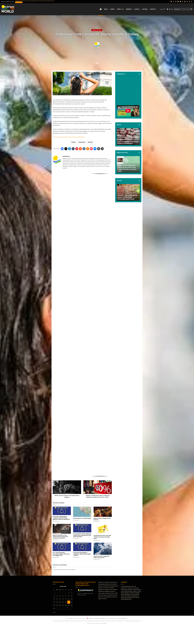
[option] (82, 188)
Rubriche (128, 9)
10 (54, 599)
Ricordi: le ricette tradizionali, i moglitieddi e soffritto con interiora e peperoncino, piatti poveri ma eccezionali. (128, 140)
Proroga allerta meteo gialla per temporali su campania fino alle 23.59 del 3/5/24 (82, 535)
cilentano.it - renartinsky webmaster (96, 618)
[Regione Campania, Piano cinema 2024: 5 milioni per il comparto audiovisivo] (62, 529)
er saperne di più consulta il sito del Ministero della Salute (68, 137)
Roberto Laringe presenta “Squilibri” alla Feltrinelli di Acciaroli (36, 0)
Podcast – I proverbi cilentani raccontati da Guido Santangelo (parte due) (127, 197)
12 (59, 599)
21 (65, 602)
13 (62, 599)
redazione (96, 49)
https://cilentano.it (123, 618)
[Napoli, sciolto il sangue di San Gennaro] (103, 512)
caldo (73, 142)
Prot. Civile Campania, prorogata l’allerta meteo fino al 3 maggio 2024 (61, 554)
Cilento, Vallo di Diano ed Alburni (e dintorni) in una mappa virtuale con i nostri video (126, 168)
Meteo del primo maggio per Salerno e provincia (102, 556)
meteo (100, 30)
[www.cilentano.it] (8, 9)
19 (59, 602)
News (105, 9)
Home (82, 18)
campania (86, 18)
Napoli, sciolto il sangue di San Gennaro (102, 519)
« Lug (54, 612)
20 (63, 602)
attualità (58, 182)
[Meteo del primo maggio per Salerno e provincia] (103, 549)
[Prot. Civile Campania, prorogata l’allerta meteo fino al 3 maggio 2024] (62, 547)
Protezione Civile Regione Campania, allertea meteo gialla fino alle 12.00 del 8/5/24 (61, 518)
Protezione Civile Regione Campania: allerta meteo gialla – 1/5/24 (82, 554)
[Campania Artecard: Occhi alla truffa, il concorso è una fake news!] (103, 529)
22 (68, 602)
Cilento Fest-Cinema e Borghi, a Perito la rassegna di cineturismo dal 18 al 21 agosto (71, 192)
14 (65, 599)
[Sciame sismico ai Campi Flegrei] (82, 512)
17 (54, 602)
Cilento (136, 9)
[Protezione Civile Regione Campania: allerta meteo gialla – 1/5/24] (82, 547)
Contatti (152, 9)
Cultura (144, 9)
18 (57, 602)
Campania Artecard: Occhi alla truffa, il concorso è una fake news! (102, 537)
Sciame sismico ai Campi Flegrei (82, 518)
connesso (61, 569)
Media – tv (120, 9)
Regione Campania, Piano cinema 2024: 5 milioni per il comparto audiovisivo (60, 536)
